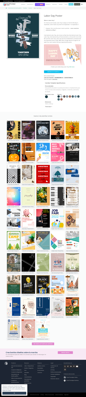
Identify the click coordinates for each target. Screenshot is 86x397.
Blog (25, 374)
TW (55, 79)
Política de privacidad (56, 372)
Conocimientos (28, 377)
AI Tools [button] (39, 4)
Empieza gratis (65, 352)
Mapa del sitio (27, 383)
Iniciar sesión (77, 4)
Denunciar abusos (55, 378)
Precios (66, 4)
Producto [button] (23, 4)
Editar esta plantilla (54, 71)
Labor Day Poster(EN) (49, 77)
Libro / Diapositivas (29, 366)
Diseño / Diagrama (28, 368)
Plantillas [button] (60, 4)
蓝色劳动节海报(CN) (68, 77)
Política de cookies (6, 390)
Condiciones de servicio (34, 394)
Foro (25, 370)
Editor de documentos (16, 378)
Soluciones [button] (54, 4)
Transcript (48, 106)
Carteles (30, 8)
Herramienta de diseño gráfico (15, 8)
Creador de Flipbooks (16, 369)
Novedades (40, 368)
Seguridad (53, 376)
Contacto (39, 372)
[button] (30, 4)
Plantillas (25, 8)
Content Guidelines (55, 374)
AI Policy (53, 369)
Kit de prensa (40, 370)
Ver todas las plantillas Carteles (43, 343)
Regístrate (71, 4)
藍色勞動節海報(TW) (59, 77)
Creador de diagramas (16, 372)
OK (14, 393)
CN (56, 79)
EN (53, 79)
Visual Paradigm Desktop (19, 1)
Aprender (26, 372)
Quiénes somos (41, 366)
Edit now (71, 67)
